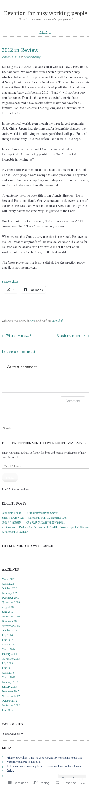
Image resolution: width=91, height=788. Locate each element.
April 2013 (8, 672)
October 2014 (9, 630)
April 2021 (8, 583)
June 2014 (7, 639)
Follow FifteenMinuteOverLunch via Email (44, 443)
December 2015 (10, 621)
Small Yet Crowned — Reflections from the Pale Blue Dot (34, 517)
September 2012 (11, 705)
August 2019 (9, 607)
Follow (10, 478)
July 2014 (7, 635)
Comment (73, 401)
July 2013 (7, 663)
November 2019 (11, 602)
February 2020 (10, 593)
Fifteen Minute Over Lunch (27, 546)
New (32, 320)
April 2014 (8, 644)
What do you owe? (16, 335)
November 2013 (11, 658)
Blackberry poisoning (73, 335)
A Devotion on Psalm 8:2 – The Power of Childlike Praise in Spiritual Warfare (45, 527)
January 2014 (9, 654)
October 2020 (9, 588)
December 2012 (10, 691)
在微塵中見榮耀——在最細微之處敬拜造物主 (30, 513)
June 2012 (7, 710)
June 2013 (7, 668)
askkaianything (32, 57)
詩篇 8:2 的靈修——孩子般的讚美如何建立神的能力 (34, 522)
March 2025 (8, 579)
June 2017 (7, 611)
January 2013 (9, 686)
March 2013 (8, 677)
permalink (57, 320)
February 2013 (10, 682)
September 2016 (11, 616)
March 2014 (8, 649)
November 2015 (11, 625)
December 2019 (10, 597)
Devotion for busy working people (45, 13)
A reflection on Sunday (15, 531)
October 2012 (9, 700)
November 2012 (11, 696)
